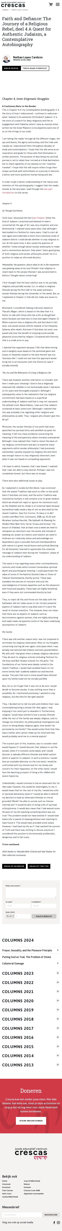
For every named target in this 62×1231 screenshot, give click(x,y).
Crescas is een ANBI (32, 1190)
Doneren (27, 1187)
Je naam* (9, 902)
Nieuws (27, 1184)
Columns (5, 10)
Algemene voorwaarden (34, 1194)
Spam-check (10, 912)
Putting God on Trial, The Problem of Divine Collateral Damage (26, 960)
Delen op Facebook (14, 866)
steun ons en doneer (31, 1121)
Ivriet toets (7, 1194)
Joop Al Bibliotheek (32, 1181)
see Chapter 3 (39, 218)
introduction (8, 192)
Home (4, 1181)
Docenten (6, 1187)
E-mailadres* (36, 902)
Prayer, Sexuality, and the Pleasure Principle (27, 950)
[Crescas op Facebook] (54, 1222)
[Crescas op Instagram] (58, 1222)
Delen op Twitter (39, 866)
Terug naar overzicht (35, 68)
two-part (48, 189)
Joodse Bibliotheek (10, 1197)
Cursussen (6, 1184)
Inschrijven (51, 1215)
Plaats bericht (44, 916)
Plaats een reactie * (13, 886)
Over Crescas (7, 1190)
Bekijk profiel (11, 68)
